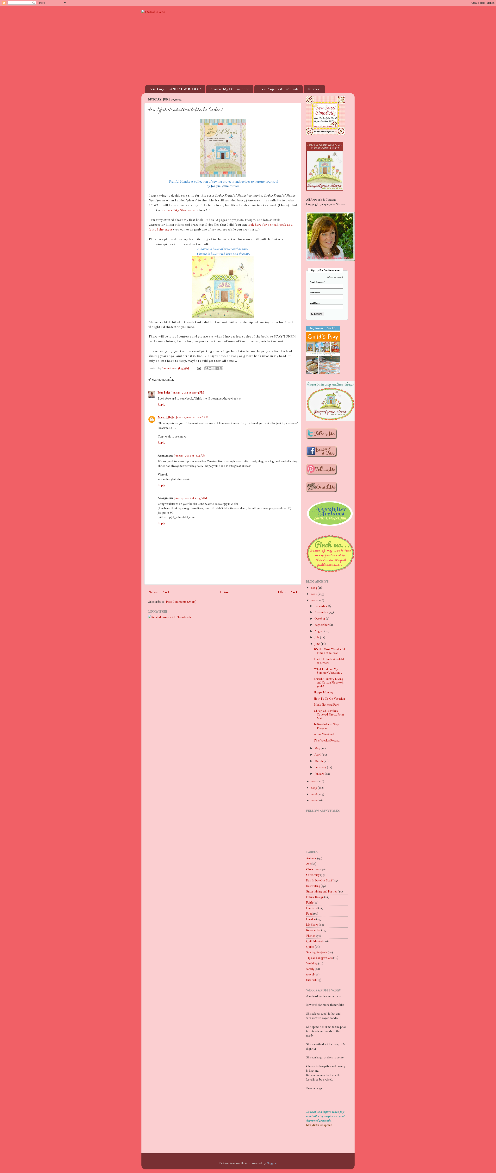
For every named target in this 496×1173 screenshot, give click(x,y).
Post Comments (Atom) (181, 601)
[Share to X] (214, 368)
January (319, 773)
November (321, 612)
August (319, 631)
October (320, 618)
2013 (314, 588)
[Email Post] (198, 368)
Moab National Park (326, 704)
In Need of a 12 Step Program (326, 726)
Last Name (315, 303)
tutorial (311, 980)
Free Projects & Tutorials (278, 89)
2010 (314, 781)
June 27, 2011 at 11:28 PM (192, 417)
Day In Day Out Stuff (319, 880)
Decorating (313, 886)
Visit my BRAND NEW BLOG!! (175, 89)
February (320, 767)
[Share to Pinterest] (221, 368)
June (317, 644)
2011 (314, 600)
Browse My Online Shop (229, 89)
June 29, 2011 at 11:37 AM (190, 498)
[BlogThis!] (210, 368)
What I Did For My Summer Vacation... (328, 670)
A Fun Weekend (324, 734)
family (310, 969)
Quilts (310, 947)
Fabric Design (315, 897)
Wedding (312, 963)
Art (308, 864)
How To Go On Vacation (329, 698)
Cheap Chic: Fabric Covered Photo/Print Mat (329, 714)
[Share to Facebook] (217, 368)
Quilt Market (314, 941)
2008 (314, 794)
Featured (312, 908)
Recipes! (314, 89)
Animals (311, 858)
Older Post (287, 592)
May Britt (164, 392)
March (319, 761)
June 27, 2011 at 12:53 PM (187, 392)
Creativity (312, 875)
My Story (312, 924)
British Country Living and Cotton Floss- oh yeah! (329, 682)
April (318, 754)
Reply (161, 404)
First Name (315, 293)
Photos (310, 935)
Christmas (313, 869)
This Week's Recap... (327, 740)
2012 (314, 594)
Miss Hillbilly (166, 417)
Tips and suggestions (319, 958)
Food (309, 913)
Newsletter (313, 930)
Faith (309, 902)
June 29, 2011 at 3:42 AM (189, 455)
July (317, 637)
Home (223, 592)
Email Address (317, 282)
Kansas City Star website (180, 210)
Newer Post (158, 592)
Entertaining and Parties (321, 891)
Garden (311, 919)
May (317, 748)
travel (310, 974)
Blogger (271, 1163)
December (321, 606)
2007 (314, 800)
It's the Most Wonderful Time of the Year (329, 651)
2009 (314, 788)
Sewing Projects (316, 952)
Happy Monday (323, 692)
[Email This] (206, 368)
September (321, 625)
